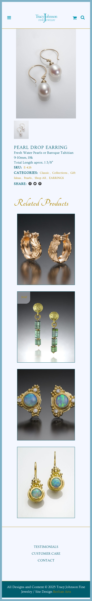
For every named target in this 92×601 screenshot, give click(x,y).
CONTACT (46, 560)
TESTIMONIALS (46, 547)
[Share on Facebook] (30, 183)
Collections (59, 173)
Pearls (28, 178)
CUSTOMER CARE (46, 553)
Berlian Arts (62, 592)
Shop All (40, 178)
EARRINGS (56, 178)
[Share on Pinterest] (40, 183)
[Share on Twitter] (35, 183)
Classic (44, 173)
